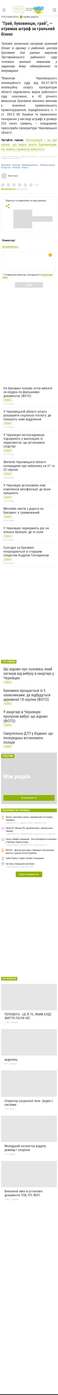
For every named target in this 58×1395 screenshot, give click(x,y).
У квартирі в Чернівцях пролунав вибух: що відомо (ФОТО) (25, 716)
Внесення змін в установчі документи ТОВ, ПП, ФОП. (24, 1193)
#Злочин (16, 167)
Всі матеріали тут (29, 797)
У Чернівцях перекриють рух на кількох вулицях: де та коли (26, 530)
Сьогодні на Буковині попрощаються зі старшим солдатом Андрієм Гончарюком (26, 551)
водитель (11, 1060)
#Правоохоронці (47, 165)
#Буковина (6, 165)
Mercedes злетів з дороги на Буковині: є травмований (23, 510)
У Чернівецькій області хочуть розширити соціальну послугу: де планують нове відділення (27, 415)
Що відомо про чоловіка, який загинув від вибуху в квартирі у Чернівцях (28, 673)
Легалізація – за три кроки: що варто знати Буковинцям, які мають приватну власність (29, 144)
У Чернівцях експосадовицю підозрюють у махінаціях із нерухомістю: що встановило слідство (24, 440)
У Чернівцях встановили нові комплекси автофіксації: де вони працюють (27, 489)
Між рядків (16, 776)
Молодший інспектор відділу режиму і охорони (25, 1148)
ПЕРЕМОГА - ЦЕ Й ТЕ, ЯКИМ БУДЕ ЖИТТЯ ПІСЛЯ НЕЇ (28, 1016)
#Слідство (6, 167)
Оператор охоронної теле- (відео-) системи (29, 1103)
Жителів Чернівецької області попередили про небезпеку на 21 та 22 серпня (29, 466)
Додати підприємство (29, 874)
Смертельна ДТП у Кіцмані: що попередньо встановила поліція (28, 738)
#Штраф (16, 165)
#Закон (25, 167)
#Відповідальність (30, 165)
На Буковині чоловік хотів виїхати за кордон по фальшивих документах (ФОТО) (27, 392)
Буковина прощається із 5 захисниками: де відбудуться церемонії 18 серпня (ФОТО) (26, 695)
